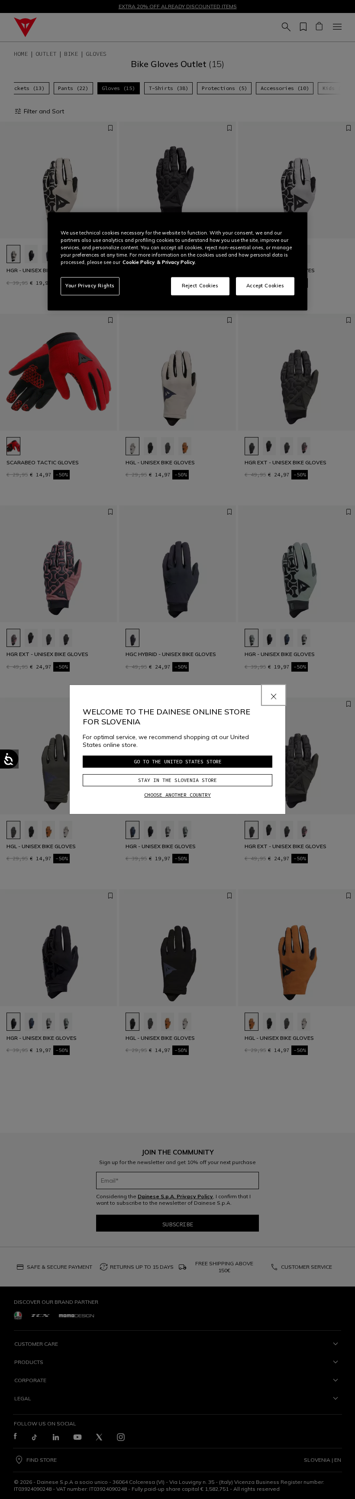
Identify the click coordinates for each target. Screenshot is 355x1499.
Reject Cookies (200, 286)
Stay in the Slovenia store (177, 780)
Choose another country (177, 794)
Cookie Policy (139, 262)
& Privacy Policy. (176, 262)
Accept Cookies (265, 286)
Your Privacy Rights (90, 286)
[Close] (273, 695)
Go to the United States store (178, 761)
